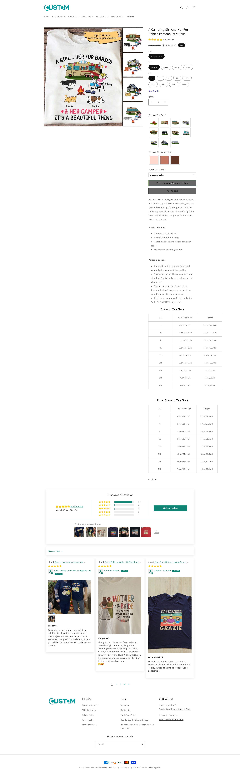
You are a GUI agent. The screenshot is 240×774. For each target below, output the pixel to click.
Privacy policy (88, 720)
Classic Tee (156, 56)
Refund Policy (88, 715)
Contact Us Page (182, 709)
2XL (187, 78)
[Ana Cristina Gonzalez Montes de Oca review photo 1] (70, 597)
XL (177, 78)
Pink (177, 67)
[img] (55, 566)
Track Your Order (128, 715)
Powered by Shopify (99, 768)
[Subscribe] (142, 744)
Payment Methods (90, 705)
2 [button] (116, 684)
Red (188, 67)
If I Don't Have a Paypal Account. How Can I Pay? (137, 726)
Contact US (126, 710)
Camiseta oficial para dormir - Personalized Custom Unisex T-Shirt (66, 564)
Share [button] (153, 479)
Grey (166, 67)
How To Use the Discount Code (134, 720)
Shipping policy (155, 768)
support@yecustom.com (171, 719)
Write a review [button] (170, 508)
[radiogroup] (172, 132)
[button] (59, 16)
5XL (173, 84)
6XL (185, 85)
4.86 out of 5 (77, 506)
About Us (125, 705)
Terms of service (89, 724)
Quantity (151, 96)
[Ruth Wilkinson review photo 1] (120, 605)
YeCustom (88, 768)
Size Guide (153, 91)
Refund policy (114, 768)
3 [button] (120, 684)
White (154, 67)
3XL (153, 84)
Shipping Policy (89, 710)
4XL (163, 84)
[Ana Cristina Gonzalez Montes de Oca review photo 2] (51, 618)
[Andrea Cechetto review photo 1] (170, 615)
